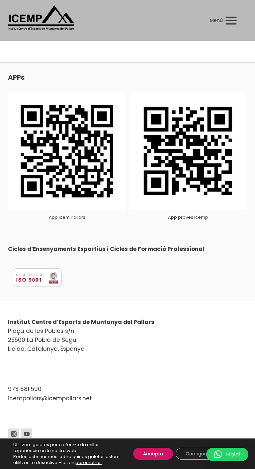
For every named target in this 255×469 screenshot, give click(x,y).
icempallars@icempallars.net (50, 398)
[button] (227, 454)
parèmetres (88, 463)
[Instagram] (13, 434)
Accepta (153, 453)
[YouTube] (26, 434)
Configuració (201, 453)
